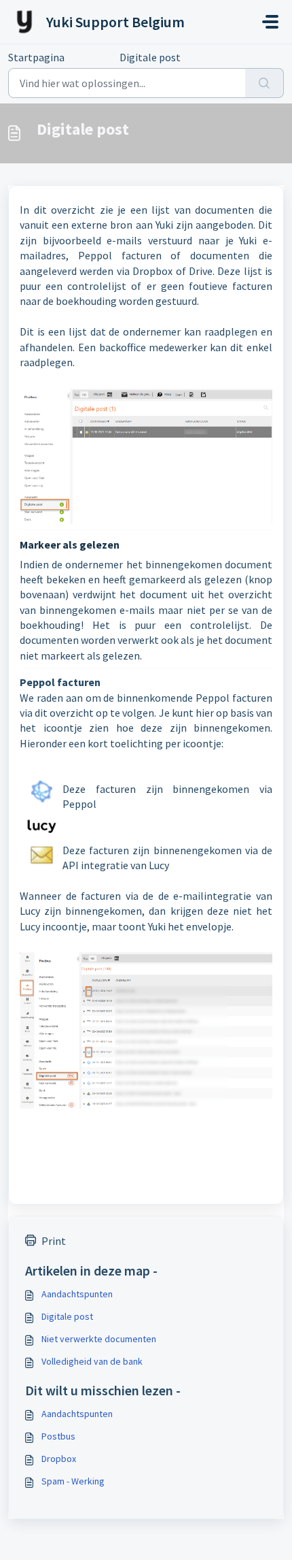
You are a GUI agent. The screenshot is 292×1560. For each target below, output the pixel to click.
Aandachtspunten (77, 1294)
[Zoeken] (264, 83)
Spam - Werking (73, 1481)
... (92, 57)
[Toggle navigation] (270, 22)
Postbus (58, 1436)
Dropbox (58, 1458)
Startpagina (36, 57)
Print (53, 1241)
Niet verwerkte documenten (98, 1339)
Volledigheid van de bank (92, 1361)
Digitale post (67, 1316)
